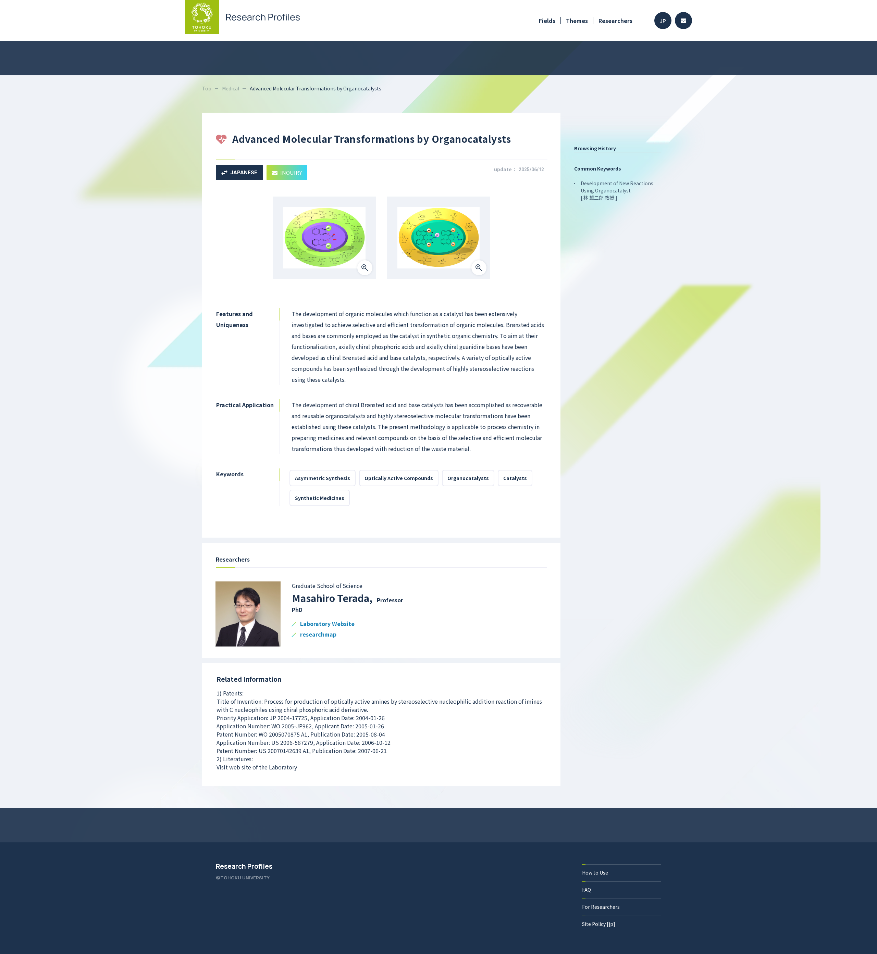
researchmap (318, 634)
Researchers (615, 20)
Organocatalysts (468, 478)
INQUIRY (291, 172)
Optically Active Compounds (399, 478)
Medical (230, 88)
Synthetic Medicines (319, 497)
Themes (577, 20)
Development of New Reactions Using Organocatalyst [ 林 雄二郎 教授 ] (617, 190)
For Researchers (601, 906)
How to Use (595, 872)
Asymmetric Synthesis (322, 478)
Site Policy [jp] (598, 923)
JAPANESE (243, 173)
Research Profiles (244, 866)
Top (206, 88)
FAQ (586, 889)
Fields (547, 20)
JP (663, 20)
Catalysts (515, 478)
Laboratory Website (327, 624)
